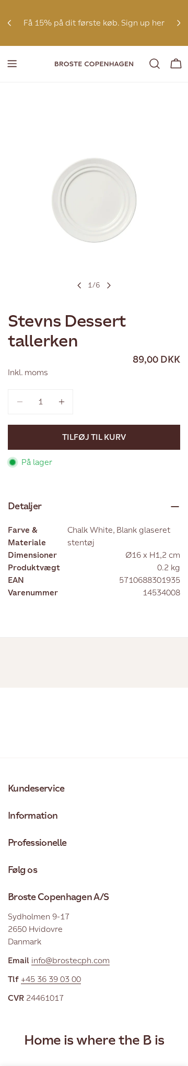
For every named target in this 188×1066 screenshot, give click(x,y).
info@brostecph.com (70, 960)
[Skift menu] (12, 63)
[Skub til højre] (108, 285)
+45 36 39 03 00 (51, 979)
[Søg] (154, 63)
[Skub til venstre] (79, 285)
